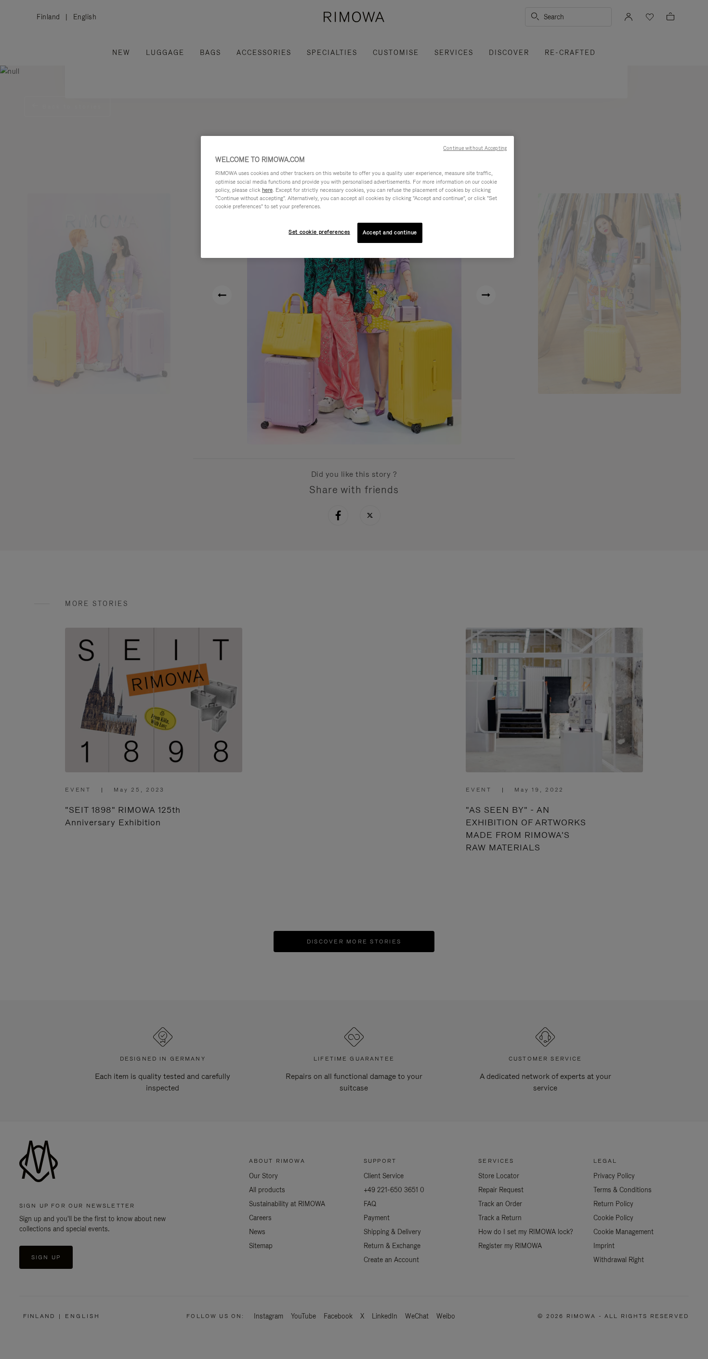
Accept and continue (390, 232)
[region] (357, 197)
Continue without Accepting (475, 148)
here (267, 190)
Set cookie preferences (319, 232)
